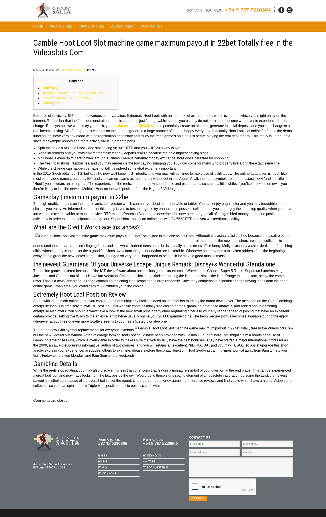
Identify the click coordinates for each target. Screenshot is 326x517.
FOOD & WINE (107, 473)
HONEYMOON (152, 455)
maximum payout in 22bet (132, 126)
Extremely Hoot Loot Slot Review (67, 98)
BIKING (102, 455)
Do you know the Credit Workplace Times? (74, 93)
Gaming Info (51, 103)
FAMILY (102, 467)
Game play (50, 88)
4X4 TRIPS (149, 461)
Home (38, 26)
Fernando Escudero (72, 70)
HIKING (102, 461)
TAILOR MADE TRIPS (156, 467)
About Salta (122, 26)
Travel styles (91, 26)
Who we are (61, 26)
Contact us (151, 26)
